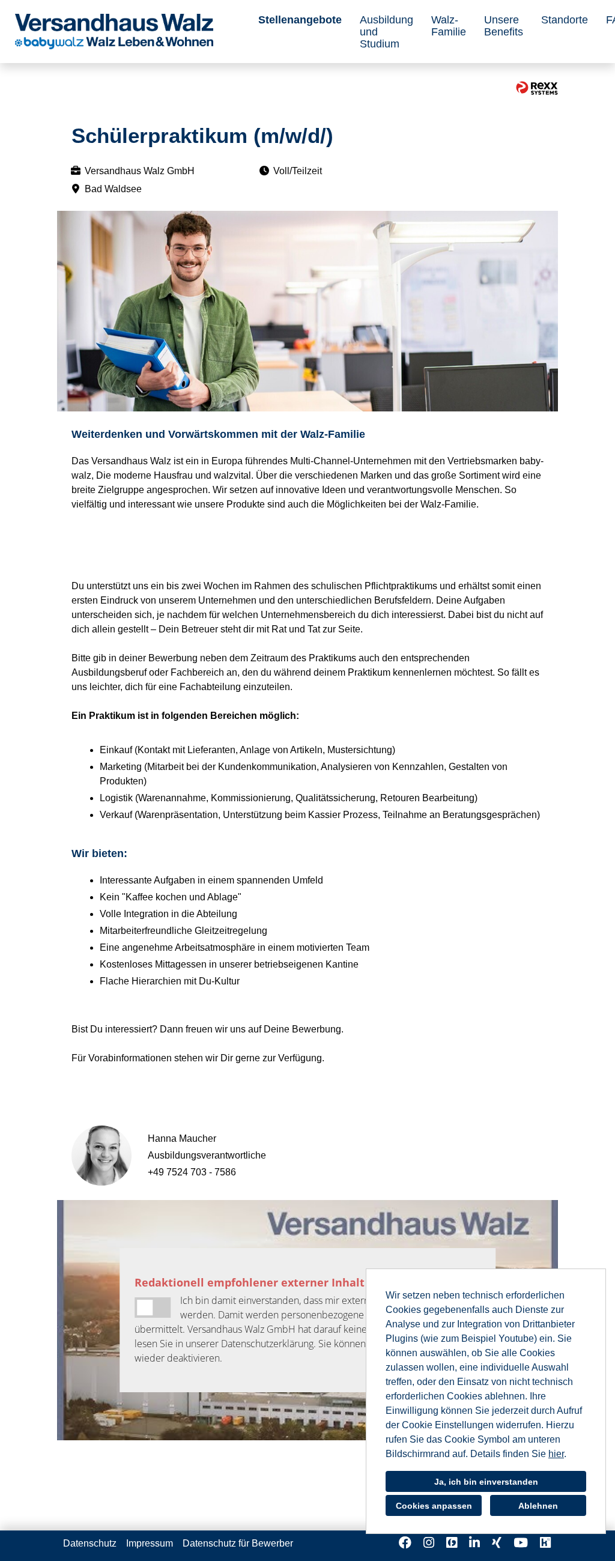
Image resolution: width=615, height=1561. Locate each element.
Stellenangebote (300, 20)
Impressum (149, 1543)
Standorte (564, 20)
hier (556, 1454)
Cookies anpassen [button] (434, 1506)
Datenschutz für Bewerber (238, 1543)
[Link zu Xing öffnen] (496, 1542)
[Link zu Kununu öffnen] (545, 1542)
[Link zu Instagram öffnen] (428, 1542)
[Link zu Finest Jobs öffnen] (451, 1542)
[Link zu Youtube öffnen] (520, 1542)
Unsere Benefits (503, 26)
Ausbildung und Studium (386, 32)
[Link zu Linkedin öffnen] (474, 1542)
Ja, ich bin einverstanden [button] (486, 1482)
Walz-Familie (448, 26)
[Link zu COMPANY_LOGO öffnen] (114, 31)
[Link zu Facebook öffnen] (405, 1542)
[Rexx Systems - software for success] (537, 88)
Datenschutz (90, 1543)
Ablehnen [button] (538, 1506)
